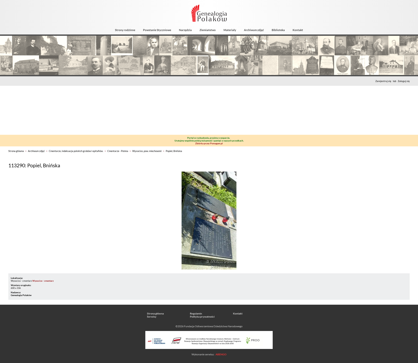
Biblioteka (278, 30)
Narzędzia (185, 30)
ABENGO (221, 354)
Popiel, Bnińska (174, 150)
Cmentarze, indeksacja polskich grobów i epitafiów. (76, 150)
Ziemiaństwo (208, 30)
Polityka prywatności (202, 316)
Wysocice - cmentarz (43, 280)
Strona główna (16, 150)
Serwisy (151, 316)
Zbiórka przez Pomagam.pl (209, 143)
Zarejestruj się (383, 81)
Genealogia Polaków (21, 295)
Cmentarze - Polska (117, 150)
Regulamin (196, 313)
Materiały (230, 30)
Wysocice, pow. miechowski (147, 150)
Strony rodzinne (125, 30)
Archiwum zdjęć (254, 30)
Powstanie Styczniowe (157, 30)
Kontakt (298, 30)
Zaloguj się (404, 81)
